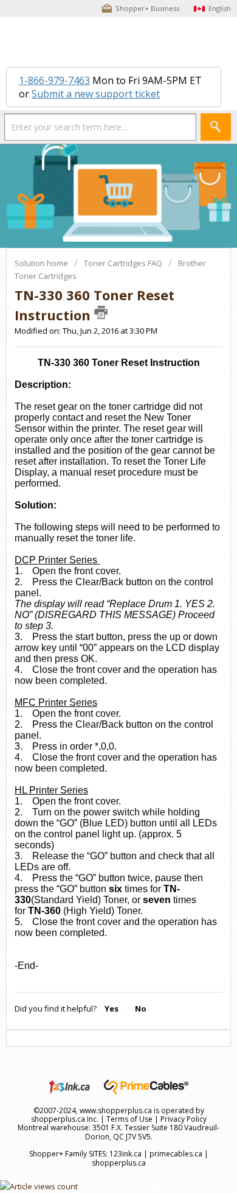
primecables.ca (175, 1154)
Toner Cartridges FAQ (123, 263)
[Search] (216, 127)
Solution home (42, 263)
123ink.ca (125, 1154)
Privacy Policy (183, 1119)
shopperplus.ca (119, 1163)
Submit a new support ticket (96, 93)
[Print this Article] (101, 312)
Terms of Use (129, 1119)
